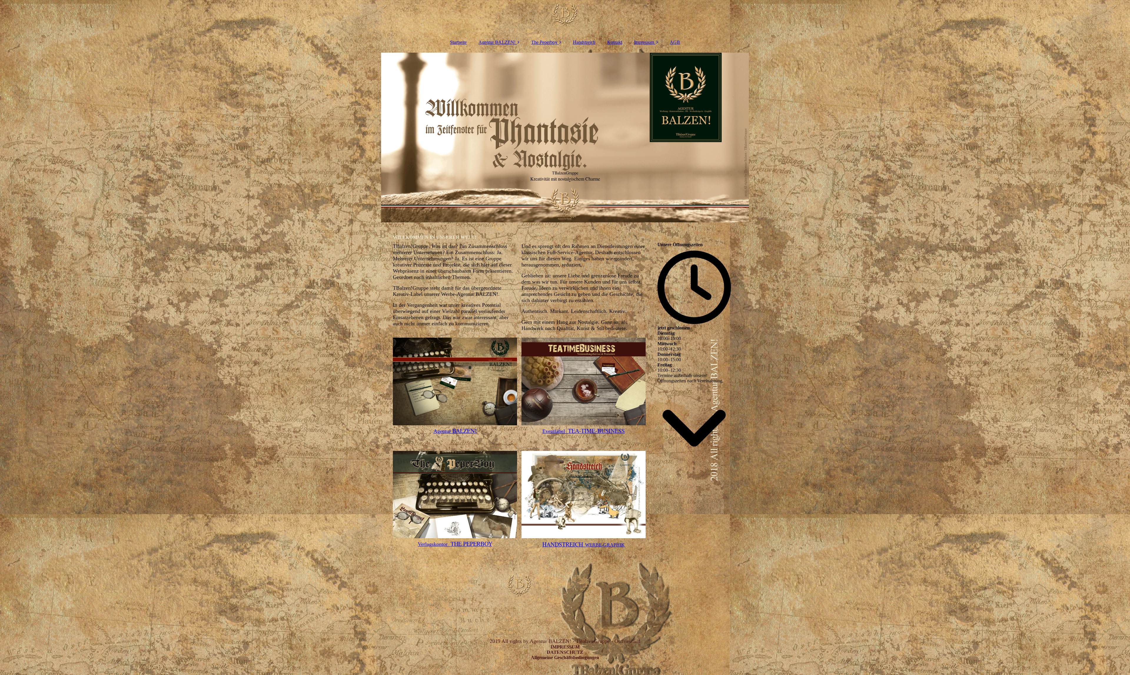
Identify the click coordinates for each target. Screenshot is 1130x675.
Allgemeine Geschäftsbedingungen (565, 657)
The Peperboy (544, 42)
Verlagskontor (455, 544)
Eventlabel (583, 431)
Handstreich (584, 42)
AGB (675, 42)
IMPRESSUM (565, 646)
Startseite (458, 42)
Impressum (644, 42)
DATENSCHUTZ (565, 652)
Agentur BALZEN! (497, 42)
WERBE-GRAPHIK (583, 544)
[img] (565, 17)
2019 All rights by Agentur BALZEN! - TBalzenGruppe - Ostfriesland (565, 641)
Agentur (455, 431)
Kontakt (614, 42)
